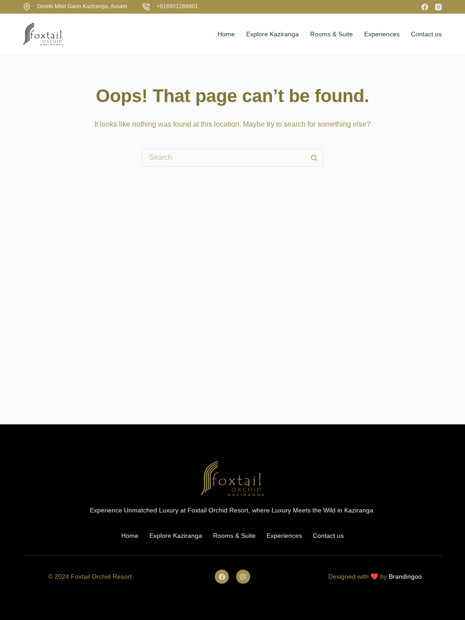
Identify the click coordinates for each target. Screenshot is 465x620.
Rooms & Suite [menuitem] (331, 34)
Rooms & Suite (234, 535)
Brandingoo (405, 576)
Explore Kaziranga (175, 535)
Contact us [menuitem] (426, 34)
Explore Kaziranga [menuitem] (272, 34)
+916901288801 (177, 6)
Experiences (284, 535)
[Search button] (314, 157)
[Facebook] (424, 7)
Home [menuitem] (226, 34)
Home (130, 535)
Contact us (328, 535)
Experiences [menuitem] (382, 34)
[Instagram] (438, 7)
